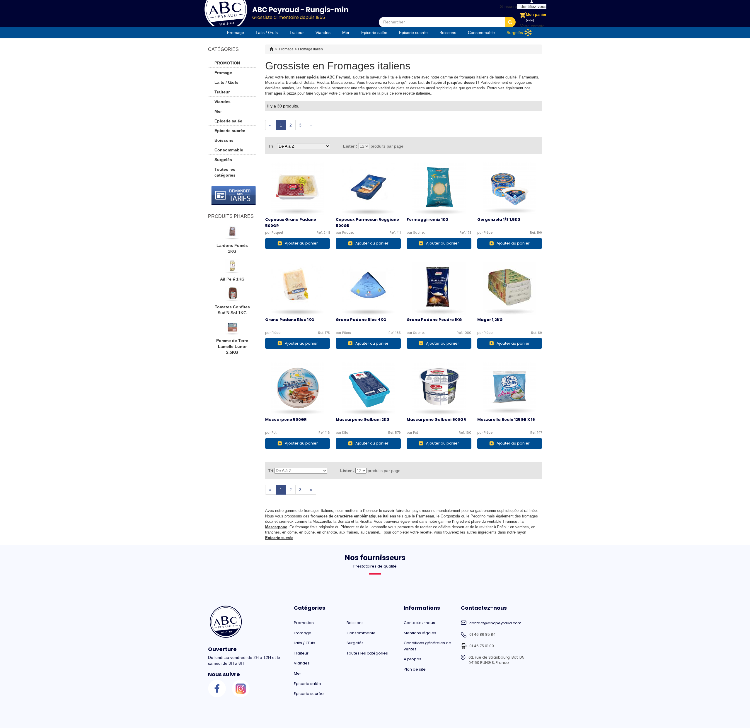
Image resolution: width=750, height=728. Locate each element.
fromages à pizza (280, 93)
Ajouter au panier (301, 243)
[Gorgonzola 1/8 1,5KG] (509, 188)
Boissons (447, 32)
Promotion (227, 63)
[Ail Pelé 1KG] (232, 267)
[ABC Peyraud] (276, 13)
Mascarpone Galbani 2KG (363, 419)
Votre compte (532, 25)
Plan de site (415, 669)
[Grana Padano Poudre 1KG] (439, 288)
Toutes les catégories (225, 172)
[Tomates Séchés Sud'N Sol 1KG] (232, 295)
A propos (412, 659)
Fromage (235, 32)
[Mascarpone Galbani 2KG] (368, 388)
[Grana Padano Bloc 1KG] (297, 288)
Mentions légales (420, 633)
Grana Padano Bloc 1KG (289, 319)
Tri (270, 146)
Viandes (323, 32)
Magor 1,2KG (490, 319)
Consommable (481, 32)
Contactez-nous (419, 623)
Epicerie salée (374, 32)
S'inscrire (507, 6)
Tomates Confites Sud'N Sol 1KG (232, 310)
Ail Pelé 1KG (232, 279)
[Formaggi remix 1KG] (439, 188)
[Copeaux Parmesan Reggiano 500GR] (368, 188)
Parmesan (425, 516)
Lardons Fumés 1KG (232, 248)
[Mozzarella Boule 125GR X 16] (509, 388)
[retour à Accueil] (271, 49)
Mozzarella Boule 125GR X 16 (506, 419)
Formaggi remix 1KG (428, 219)
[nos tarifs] (233, 195)
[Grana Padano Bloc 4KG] (368, 288)
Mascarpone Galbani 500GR (436, 419)
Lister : (350, 146)
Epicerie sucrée (413, 32)
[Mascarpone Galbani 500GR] (439, 388)
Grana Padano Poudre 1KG (434, 319)
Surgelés (515, 32)
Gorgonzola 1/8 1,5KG (499, 219)
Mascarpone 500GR (286, 419)
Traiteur (296, 32)
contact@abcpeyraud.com (495, 623)
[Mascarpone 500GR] (297, 388)
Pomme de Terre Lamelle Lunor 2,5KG (232, 346)
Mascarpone (276, 527)
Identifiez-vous (531, 6)
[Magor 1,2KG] (509, 288)
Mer (346, 32)
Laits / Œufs (267, 32)
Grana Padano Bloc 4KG (361, 319)
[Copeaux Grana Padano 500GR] (297, 188)
